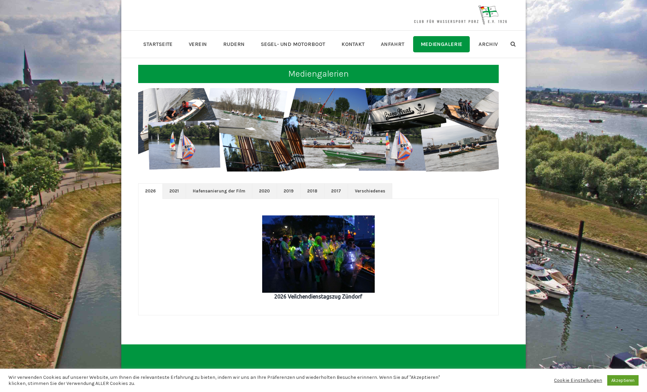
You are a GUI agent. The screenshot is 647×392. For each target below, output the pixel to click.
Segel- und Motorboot (293, 44)
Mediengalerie (441, 44)
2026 (150, 190)
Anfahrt (392, 44)
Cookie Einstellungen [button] (578, 380)
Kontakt (353, 44)
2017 (336, 190)
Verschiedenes (370, 190)
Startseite (158, 44)
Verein (198, 44)
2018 (312, 190)
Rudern (234, 44)
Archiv (488, 44)
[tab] (150, 191)
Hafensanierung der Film (219, 190)
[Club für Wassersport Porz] (460, 15)
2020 (264, 190)
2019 (289, 190)
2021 (174, 190)
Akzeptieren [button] (623, 380)
